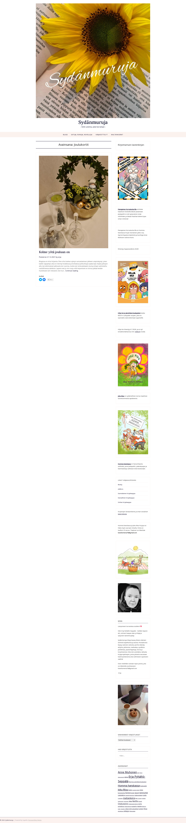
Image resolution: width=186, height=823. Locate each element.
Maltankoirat (117, 135)
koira (141, 790)
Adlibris (120, 489)
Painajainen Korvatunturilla (127, 209)
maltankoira (129, 798)
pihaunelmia (127, 806)
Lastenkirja (121, 795)
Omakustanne (123, 804)
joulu (130, 790)
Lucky (144, 795)
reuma (139, 806)
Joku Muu (121, 396)
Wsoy (145, 809)
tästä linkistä (122, 514)
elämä (126, 777)
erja (59, 257)
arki (138, 772)
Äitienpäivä (132, 811)
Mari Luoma (138, 798)
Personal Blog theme (34, 820)
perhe (140, 804)
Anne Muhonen (127, 772)
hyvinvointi (143, 786)
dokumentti (121, 777)
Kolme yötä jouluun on (54, 252)
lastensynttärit (139, 795)
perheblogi (121, 806)
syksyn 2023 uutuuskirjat (132, 809)
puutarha (134, 806)
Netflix (135, 801)
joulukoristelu (136, 790)
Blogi (65, 135)
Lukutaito (120, 798)
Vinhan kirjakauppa (124, 502)
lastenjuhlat (143, 793)
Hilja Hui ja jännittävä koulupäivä (137, 782)
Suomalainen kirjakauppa (126, 493)
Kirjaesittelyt (102, 135)
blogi (141, 772)
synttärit (141, 809)
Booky (120, 485)
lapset (137, 793)
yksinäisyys (120, 811)
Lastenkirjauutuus (129, 795)
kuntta (132, 793)
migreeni (126, 801)
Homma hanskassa (124, 464)
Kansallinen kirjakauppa (126, 498)
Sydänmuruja (93, 122)
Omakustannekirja (133, 804)
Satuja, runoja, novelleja (81, 135)
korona (128, 793)
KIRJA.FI (137, 332)
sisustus (123, 809)
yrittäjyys (126, 811)
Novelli (140, 801)
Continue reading (71, 271)
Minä (130, 801)
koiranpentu (121, 793)
